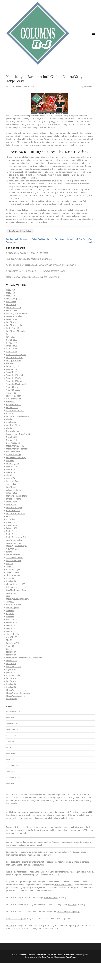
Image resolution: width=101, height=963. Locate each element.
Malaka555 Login (13, 560)
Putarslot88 (11, 622)
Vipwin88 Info (12, 387)
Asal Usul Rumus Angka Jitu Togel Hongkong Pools (29, 259)
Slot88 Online (12, 407)
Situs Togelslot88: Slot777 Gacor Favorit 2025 (27, 253)
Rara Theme (47, 957)
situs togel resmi (13, 452)
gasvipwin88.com (14, 425)
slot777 (9, 563)
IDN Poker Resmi (13, 399)
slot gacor (10, 402)
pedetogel (10, 625)
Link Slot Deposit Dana (16, 590)
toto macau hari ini (62, 885)
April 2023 (10, 754)
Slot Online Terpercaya (16, 457)
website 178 (11, 369)
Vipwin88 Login (13, 390)
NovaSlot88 (11, 343)
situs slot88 (11, 619)
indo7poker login (13, 360)
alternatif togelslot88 (15, 584)
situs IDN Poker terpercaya (68, 911)
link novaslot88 (13, 555)
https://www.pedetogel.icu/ (18, 693)
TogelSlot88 (11, 372)
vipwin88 (10, 419)
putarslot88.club (13, 307)
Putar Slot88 (11, 310)
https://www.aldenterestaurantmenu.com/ (24, 658)
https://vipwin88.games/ (17, 449)
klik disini (10, 363)
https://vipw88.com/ (15, 446)
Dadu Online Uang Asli (16, 354)
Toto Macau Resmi (14, 558)
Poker (8, 334)
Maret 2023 (11, 760)
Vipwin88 (10, 413)
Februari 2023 (12, 766)
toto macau (11, 587)
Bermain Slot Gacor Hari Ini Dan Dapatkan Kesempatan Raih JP (33, 277)
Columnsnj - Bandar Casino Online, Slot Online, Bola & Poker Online (45, 955)
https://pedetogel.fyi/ (15, 696)
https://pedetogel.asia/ (16, 690)
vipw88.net (11, 428)
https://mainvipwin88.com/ (18, 416)
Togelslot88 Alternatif (16, 384)
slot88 (9, 475)
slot (8, 596)
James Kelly (15, 87)
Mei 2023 (9, 748)
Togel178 (10, 566)
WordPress (71, 957)
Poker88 (74, 800)
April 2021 (10, 784)
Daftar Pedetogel (13, 455)
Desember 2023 (12, 724)
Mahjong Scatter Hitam (16, 313)
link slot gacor (12, 608)
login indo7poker (13, 299)
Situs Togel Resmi (14, 396)
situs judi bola (12, 634)
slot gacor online (13, 666)
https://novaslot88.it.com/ (17, 599)
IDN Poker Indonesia (15, 410)
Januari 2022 (11, 772)
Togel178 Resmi (13, 572)
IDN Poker (10, 337)
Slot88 (9, 640)
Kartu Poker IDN (13, 328)
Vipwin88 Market (13, 405)
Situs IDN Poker (51, 897)
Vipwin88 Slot (12, 549)
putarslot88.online (14, 316)
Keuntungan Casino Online (20, 231)
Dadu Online (11, 349)
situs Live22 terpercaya (26, 827)
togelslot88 (11, 422)
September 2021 (13, 778)
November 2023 (13, 730)
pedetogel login (18, 852)
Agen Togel (11, 393)
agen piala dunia (13, 605)
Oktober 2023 (12, 736)
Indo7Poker (11, 304)
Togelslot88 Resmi (14, 375)
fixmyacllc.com (12, 431)
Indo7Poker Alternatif (15, 331)
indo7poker (11, 593)
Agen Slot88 (11, 637)
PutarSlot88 (11, 319)
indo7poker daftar (14, 357)
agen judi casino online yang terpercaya (65, 145)
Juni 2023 (10, 742)
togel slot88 (11, 699)
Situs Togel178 (12, 643)
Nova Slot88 (11, 340)
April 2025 (10, 718)
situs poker (11, 302)
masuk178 (10, 290)
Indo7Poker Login (14, 325)
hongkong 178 (12, 366)
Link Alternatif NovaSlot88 (18, 434)
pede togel (11, 862)
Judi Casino (88, 87)
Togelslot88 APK (13, 378)
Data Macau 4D (13, 443)
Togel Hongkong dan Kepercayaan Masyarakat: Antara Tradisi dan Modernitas (41, 265)
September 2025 (13, 712)
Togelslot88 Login (14, 381)
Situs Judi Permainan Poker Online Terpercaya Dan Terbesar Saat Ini (36, 271)
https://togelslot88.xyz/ (16, 546)
